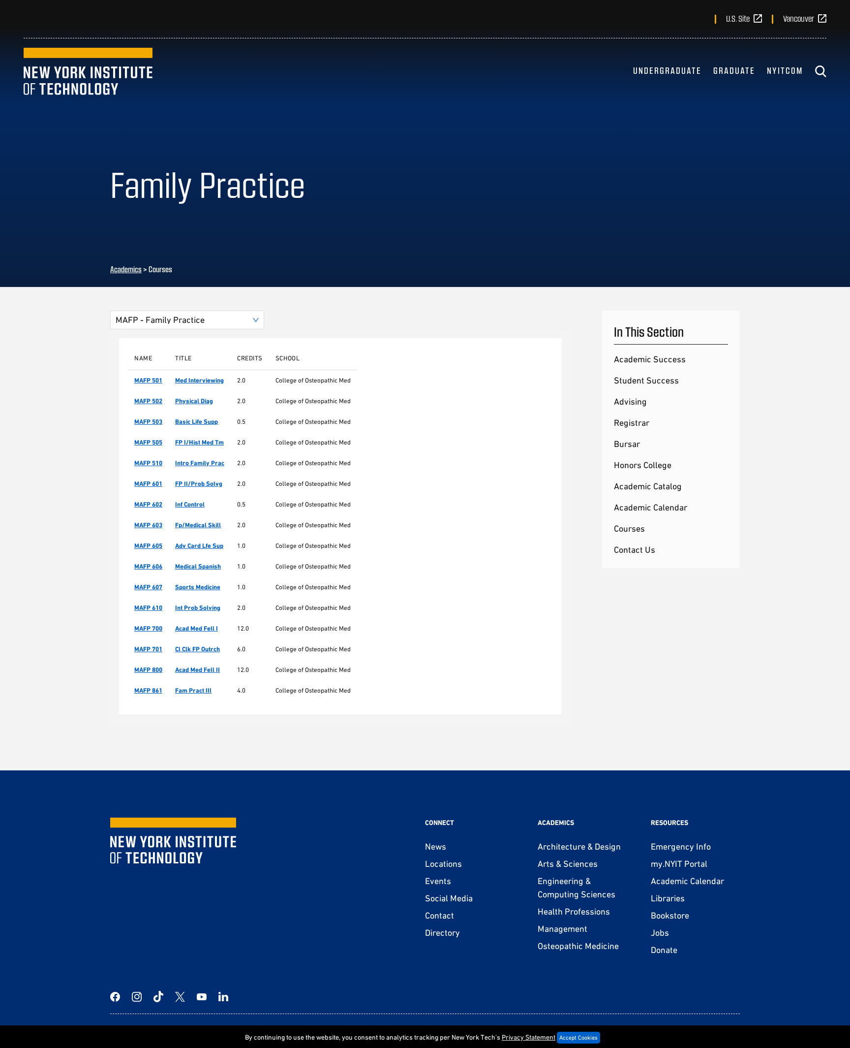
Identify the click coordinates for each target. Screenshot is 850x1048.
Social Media (449, 898)
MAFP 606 (148, 566)
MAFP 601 (148, 483)
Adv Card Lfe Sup (199, 545)
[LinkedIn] (223, 997)
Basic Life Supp (196, 421)
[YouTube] (202, 997)
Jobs (660, 932)
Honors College (642, 465)
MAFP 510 (148, 463)
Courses (629, 528)
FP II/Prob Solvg (198, 483)
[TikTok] (158, 997)
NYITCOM (785, 70)
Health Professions (574, 911)
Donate (664, 950)
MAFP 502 (148, 401)
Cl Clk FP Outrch (197, 649)
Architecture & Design (579, 846)
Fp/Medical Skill (198, 525)
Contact (439, 915)
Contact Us (634, 549)
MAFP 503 (148, 421)
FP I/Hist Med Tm (199, 442)
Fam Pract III (193, 690)
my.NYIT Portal (679, 863)
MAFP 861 (148, 690)
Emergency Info (681, 846)
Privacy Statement (528, 1037)
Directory (442, 932)
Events (438, 881)
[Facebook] (115, 997)
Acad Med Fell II (197, 669)
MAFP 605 (148, 545)
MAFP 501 (148, 380)
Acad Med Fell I (196, 628)
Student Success (646, 380)
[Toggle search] (820, 71)
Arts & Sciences (568, 863)
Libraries (668, 898)
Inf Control (190, 504)
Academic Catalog (648, 486)
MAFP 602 (148, 504)
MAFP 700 (148, 628)
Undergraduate (667, 70)
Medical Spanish (198, 566)
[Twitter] (180, 997)
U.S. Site (738, 18)
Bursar (627, 444)
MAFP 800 (148, 669)
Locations (443, 863)
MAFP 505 (148, 442)
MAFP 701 (148, 649)
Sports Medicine (197, 587)
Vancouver (798, 18)
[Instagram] (137, 997)
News (435, 846)
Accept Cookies (578, 1037)
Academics (126, 269)
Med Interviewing (199, 380)
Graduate (734, 70)
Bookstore (670, 915)
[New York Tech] (88, 71)
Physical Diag (194, 401)
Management (562, 928)
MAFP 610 (148, 607)
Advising (630, 401)
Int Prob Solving (197, 607)
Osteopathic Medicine (578, 946)
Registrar (631, 422)
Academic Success (650, 359)
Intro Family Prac (199, 463)
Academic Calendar (650, 507)
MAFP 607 (148, 587)
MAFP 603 (148, 525)
